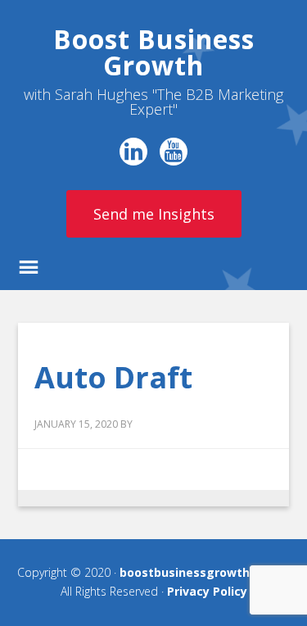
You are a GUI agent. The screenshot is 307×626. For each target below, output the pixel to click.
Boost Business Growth (154, 52)
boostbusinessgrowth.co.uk (202, 572)
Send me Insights (153, 214)
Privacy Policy (207, 591)
